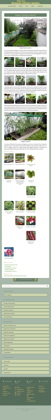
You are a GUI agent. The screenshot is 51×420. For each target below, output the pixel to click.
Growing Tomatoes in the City (11, 264)
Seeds (5, 365)
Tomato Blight (8, 266)
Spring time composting (8, 332)
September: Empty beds (8, 310)
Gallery (32, 6)
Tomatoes (24, 275)
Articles (20, 6)
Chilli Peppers (10, 275)
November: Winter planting (9, 303)
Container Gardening (9, 269)
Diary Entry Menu (6, 393)
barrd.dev (27, 410)
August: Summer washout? (9, 313)
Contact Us (5, 391)
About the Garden (12, 6)
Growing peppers (7, 352)
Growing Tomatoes (17, 275)
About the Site (6, 386)
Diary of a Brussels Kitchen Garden (25, 2)
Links (5, 368)
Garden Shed (40, 6)
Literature (6, 361)
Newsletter (5, 395)
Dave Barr (41, 386)
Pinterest (18, 394)
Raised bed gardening (8, 342)
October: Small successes (9, 306)
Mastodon (18, 393)
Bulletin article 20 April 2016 (10, 325)
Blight (5, 275)
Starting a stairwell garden (9, 335)
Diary (27, 6)
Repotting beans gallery (9, 349)
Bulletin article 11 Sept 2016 (9, 328)
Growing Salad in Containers (11, 268)
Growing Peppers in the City (10, 271)
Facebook (20, 389)
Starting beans (7, 345)
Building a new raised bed (9, 338)
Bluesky (18, 387)
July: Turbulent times (8, 316)
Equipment (6, 372)
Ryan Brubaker (42, 388)
